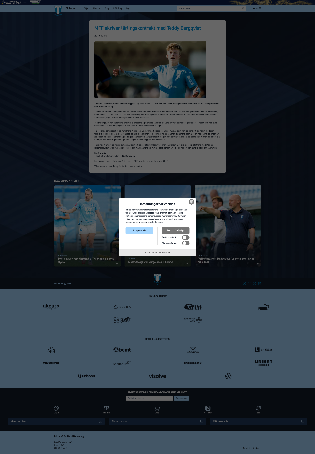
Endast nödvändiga (175, 230)
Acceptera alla (139, 230)
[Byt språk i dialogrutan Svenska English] (191, 202)
